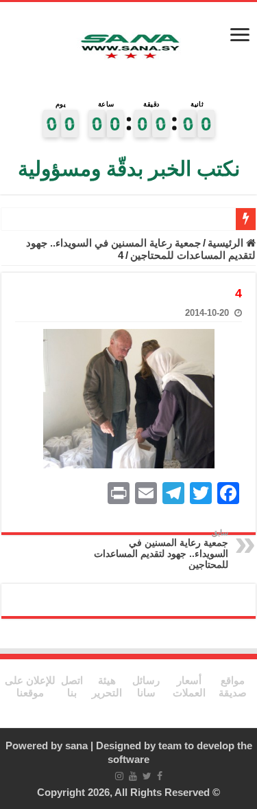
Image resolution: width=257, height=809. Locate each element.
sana (76, 745)
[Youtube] (132, 776)
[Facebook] (160, 776)
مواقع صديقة (233, 686)
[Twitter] (147, 776)
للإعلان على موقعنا (30, 686)
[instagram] (119, 776)
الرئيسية (227, 243)
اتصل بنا (72, 686)
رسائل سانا (146, 686)
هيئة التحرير (107, 686)
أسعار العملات (189, 686)
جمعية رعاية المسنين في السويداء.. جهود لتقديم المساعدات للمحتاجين (141, 249)
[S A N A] (128, 48)
